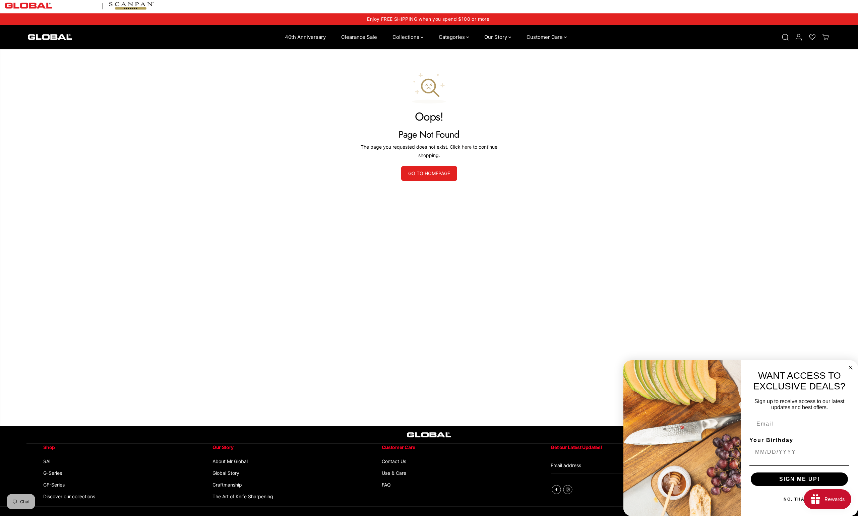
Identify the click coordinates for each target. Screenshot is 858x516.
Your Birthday (771, 440)
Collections (406, 37)
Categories (452, 37)
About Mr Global (230, 461)
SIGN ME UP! (799, 479)
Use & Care (394, 473)
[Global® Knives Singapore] (49, 37)
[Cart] (825, 37)
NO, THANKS (799, 499)
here (467, 147)
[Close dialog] (851, 368)
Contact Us (394, 461)
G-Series (52, 473)
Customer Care (545, 37)
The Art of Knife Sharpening (242, 496)
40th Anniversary (305, 37)
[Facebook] (556, 489)
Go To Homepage (429, 173)
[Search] (785, 37)
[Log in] (799, 37)
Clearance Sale (359, 37)
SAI (47, 461)
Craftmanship (227, 485)
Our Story (496, 37)
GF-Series (54, 485)
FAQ (386, 485)
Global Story (225, 473)
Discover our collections (69, 496)
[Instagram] (567, 489)
